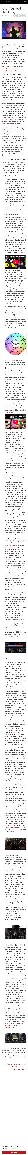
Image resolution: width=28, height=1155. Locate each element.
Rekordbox (8, 628)
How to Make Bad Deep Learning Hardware (14, 1065)
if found (18, 119)
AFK (12, 119)
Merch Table (13, 545)
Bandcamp (14, 551)
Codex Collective (7, 132)
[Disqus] (14, 1094)
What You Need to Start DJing (14, 66)
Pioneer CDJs (15, 504)
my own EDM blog (7, 105)
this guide (21, 779)
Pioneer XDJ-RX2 (10, 915)
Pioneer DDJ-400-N (13, 827)
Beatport (7, 559)
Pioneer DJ (13, 693)
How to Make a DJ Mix (12, 71)
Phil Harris (21, 252)
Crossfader (9, 412)
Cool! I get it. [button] (14, 1152)
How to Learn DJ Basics (13, 69)
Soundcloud (5, 128)
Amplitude (12, 123)
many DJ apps (15, 732)
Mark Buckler (6, 2)
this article (10, 586)
